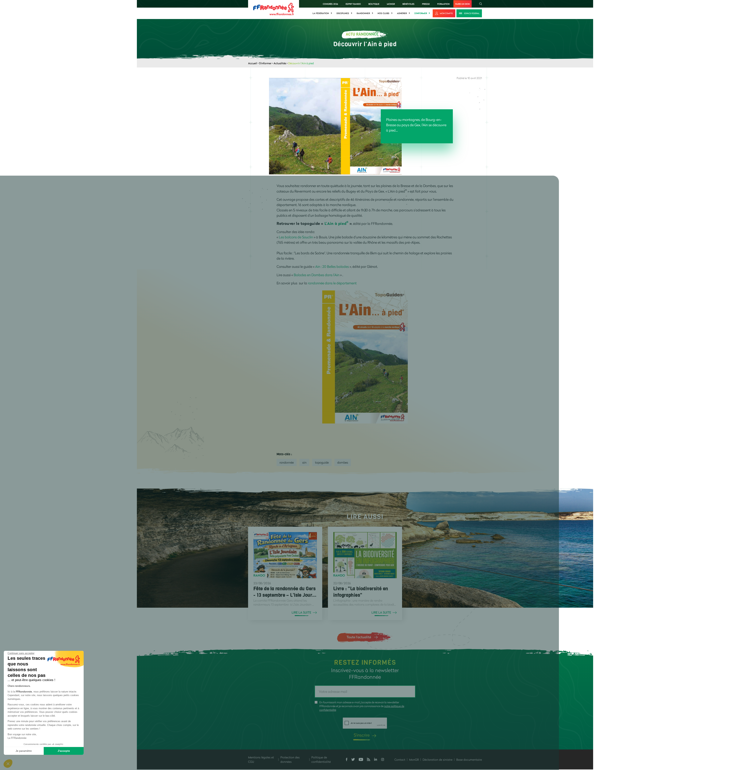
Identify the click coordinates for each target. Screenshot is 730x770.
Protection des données (290, 759)
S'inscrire (362, 735)
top (348, 744)
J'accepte (64, 750)
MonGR (391, 3)
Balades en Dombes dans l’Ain (317, 275)
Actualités (280, 63)
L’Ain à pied (336, 223)
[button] (8, 763)
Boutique (373, 3)
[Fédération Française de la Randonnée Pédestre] (273, 8)
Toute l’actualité (359, 637)
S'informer (420, 13)
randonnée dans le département (332, 283)
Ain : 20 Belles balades (332, 266)
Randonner (363, 13)
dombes (342, 462)
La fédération (321, 13)
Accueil (252, 63)
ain (304, 462)
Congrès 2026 (330, 3)
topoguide (322, 462)
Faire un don (462, 3)
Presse (426, 3)
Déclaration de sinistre (437, 759)
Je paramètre (24, 750)
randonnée (286, 462)
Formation (443, 3)
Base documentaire (469, 759)
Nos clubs (383, 13)
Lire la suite (301, 612)
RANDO (259, 575)
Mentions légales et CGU (261, 759)
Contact (399, 759)
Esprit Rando (353, 3)
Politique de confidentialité (321, 759)
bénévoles (408, 3)
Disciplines (342, 13)
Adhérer (402, 13)
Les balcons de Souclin (296, 237)
